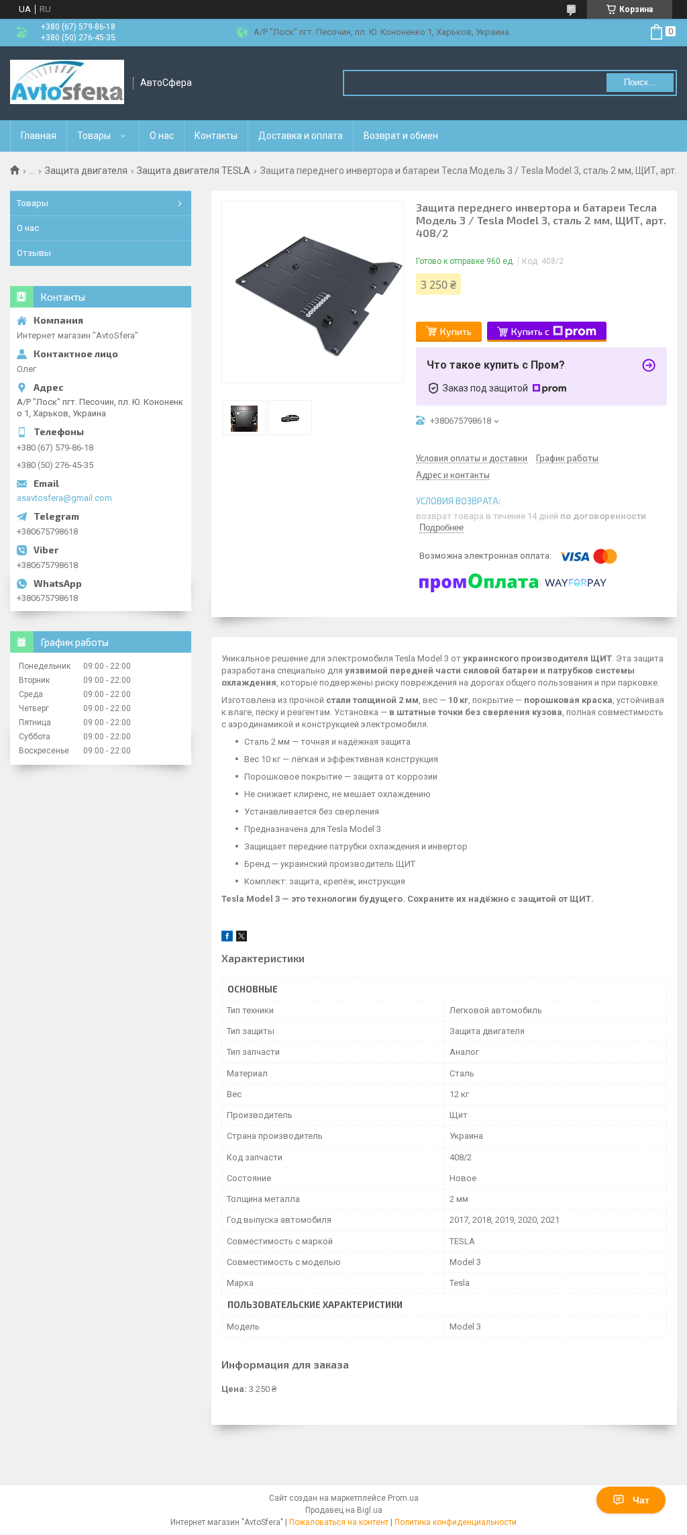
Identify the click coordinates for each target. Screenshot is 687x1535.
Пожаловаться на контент (338, 1522)
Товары (94, 135)
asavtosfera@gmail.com (64, 498)
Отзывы (34, 253)
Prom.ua (403, 1498)
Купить (456, 331)
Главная (38, 135)
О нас (162, 135)
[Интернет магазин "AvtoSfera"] (67, 83)
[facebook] (227, 938)
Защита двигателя (86, 170)
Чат (641, 1500)
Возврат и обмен (401, 135)
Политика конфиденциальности (455, 1522)
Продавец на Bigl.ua (343, 1510)
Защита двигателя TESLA (193, 170)
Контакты (216, 135)
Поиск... (640, 82)
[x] (241, 938)
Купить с (530, 331)
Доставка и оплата (300, 135)
